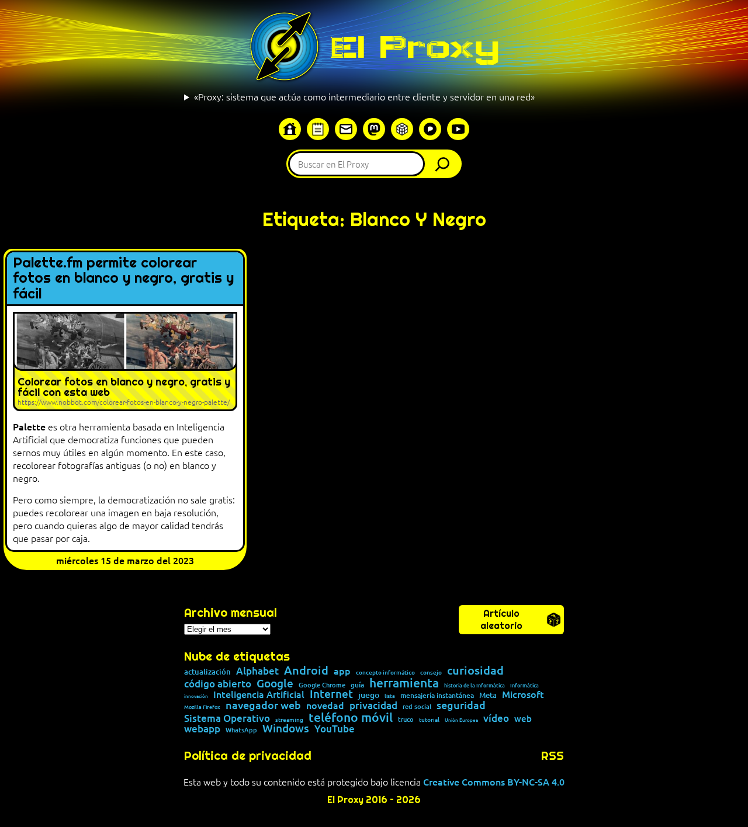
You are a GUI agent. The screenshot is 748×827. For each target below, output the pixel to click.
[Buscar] (445, 163)
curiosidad (475, 670)
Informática (524, 685)
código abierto (217, 684)
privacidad (373, 706)
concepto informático (385, 672)
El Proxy (414, 46)
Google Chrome (322, 685)
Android (306, 670)
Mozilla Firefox (202, 707)
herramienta (404, 682)
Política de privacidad (247, 755)
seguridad (461, 705)
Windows (285, 728)
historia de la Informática (474, 685)
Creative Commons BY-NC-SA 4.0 (494, 781)
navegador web (263, 705)
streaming (289, 719)
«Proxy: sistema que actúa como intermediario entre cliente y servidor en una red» (364, 96)
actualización (207, 672)
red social (417, 706)
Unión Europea (461, 719)
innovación (196, 695)
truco (406, 720)
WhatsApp (241, 730)
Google (275, 683)
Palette (29, 426)
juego (368, 695)
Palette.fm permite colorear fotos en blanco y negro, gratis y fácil (123, 278)
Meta (488, 695)
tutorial (429, 719)
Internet (331, 694)
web (523, 718)
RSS (552, 755)
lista (390, 696)
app (342, 670)
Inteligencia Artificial (258, 694)
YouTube (334, 729)
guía (357, 685)
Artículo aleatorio (501, 619)
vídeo (496, 718)
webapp (202, 729)
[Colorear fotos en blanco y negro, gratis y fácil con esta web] (125, 361)
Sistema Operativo (227, 718)
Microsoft (523, 694)
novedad (325, 705)
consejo (431, 672)
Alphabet (257, 671)
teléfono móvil (351, 717)
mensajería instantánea (437, 695)
